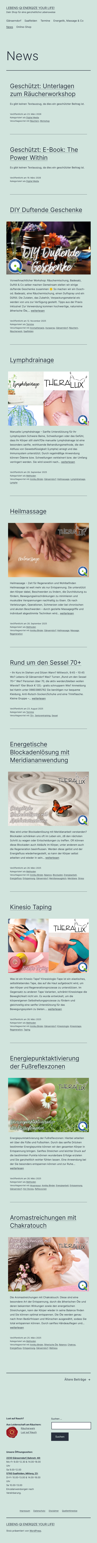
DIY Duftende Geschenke (46, 210)
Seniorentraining (43, 715)
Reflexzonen (41, 1189)
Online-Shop (23, 26)
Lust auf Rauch (29, 1432)
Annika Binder (36, 479)
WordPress (35, 1530)
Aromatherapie (37, 328)
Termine (45, 20)
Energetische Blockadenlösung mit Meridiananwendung (39, 752)
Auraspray (50, 328)
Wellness (53, 1348)
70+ (32, 715)
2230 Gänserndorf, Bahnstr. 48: (23, 1458)
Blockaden (58, 875)
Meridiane (72, 878)
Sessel (55, 715)
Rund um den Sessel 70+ (45, 662)
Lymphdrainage (32, 360)
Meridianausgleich (57, 878)
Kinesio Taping (31, 907)
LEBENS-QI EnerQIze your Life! (30, 8)
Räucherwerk (16, 331)
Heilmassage (63, 479)
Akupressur (35, 1185)
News (9, 26)
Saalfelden (31, 20)
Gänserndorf (13, 20)
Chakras (72, 1344)
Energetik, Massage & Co (68, 20)
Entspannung (29, 878)
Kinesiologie (63, 1026)
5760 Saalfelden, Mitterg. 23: (22, 1473)
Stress (81, 878)
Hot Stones (28, 1189)
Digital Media (32, 117)
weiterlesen (38, 310)
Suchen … (56, 1418)
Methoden (31, 475)
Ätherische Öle (51, 1344)
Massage (74, 630)
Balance (48, 875)
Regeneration (16, 634)
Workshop (45, 121)
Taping (27, 1029)
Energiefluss (16, 878)
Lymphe (13, 482)
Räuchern (34, 121)
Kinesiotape (75, 1026)
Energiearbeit (70, 875)
